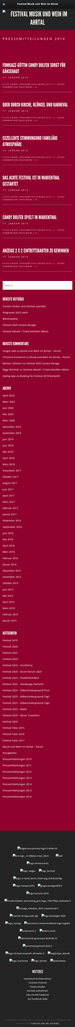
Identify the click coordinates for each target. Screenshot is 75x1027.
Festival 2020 (10, 646)
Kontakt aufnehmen (37, 990)
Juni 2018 (8, 445)
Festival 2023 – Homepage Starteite (23, 684)
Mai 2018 (8, 451)
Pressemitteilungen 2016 (17, 796)
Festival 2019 (10, 640)
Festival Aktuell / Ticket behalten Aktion (25, 331)
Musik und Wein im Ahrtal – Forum (40, 351)
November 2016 (12, 520)
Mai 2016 (8, 539)
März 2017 (9, 501)
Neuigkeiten (10, 753)
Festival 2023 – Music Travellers (21, 715)
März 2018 (9, 464)
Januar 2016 (10, 564)
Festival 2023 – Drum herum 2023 (22, 671)
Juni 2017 (8, 489)
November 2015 (12, 577)
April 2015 (8, 602)
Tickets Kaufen (37, 986)
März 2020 (9, 420)
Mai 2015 (8, 595)
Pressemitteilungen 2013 (17, 778)
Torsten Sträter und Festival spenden (24, 306)
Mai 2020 (8, 414)
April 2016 (8, 545)
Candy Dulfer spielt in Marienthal (30, 217)
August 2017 (10, 483)
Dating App (9, 376)
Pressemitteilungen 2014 (35, 84)
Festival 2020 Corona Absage (19, 325)
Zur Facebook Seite (37, 998)
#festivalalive (10, 318)
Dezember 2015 (12, 570)
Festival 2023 (10, 659)
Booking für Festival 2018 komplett (40, 376)
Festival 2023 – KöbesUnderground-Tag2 (26, 703)
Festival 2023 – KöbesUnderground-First (26, 690)
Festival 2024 (10, 721)
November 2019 (12, 433)
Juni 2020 (8, 408)
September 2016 (12, 527)
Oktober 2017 (10, 476)
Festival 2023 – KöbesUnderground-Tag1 (26, 696)
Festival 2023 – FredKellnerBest (21, 677)
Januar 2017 (10, 514)
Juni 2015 (8, 589)
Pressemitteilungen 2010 (17, 759)
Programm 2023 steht (15, 312)
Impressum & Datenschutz (37, 978)
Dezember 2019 (12, 426)
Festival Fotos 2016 (13, 734)
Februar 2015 (10, 614)
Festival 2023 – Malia (15, 709)
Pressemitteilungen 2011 (17, 765)
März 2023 (9, 401)
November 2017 (12, 470)
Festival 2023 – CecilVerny (17, 665)
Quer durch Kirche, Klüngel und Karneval (35, 105)
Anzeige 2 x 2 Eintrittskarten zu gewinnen (36, 251)
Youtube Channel (38, 982)
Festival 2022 (10, 652)
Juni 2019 (8, 439)
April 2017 (8, 495)
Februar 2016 (10, 558)
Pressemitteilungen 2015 (17, 790)
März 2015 (9, 608)
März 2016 (9, 551)
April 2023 (8, 395)
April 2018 (8, 458)
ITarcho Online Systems (45, 1023)
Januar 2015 (10, 620)
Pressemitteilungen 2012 (17, 771)
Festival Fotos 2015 (13, 727)
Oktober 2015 (10, 583)
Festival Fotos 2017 (13, 740)
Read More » (27, 87)
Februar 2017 (10, 508)
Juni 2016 (8, 533)
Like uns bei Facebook (37, 994)
